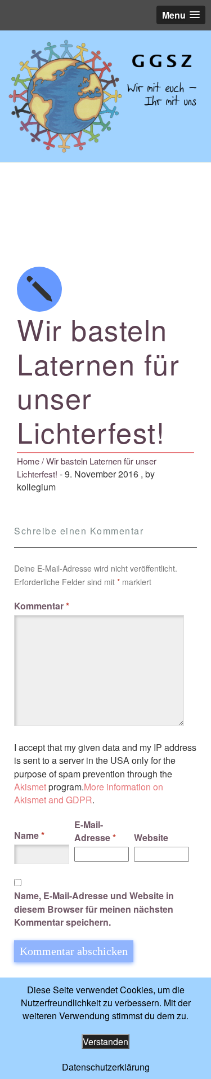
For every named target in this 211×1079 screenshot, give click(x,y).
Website (151, 837)
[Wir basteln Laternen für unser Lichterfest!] (105, 96)
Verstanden (105, 1041)
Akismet (30, 786)
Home (28, 461)
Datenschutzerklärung (106, 1066)
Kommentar (41, 605)
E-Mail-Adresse (95, 831)
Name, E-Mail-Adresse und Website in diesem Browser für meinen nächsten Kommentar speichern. (94, 908)
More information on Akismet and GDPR (88, 793)
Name (29, 835)
